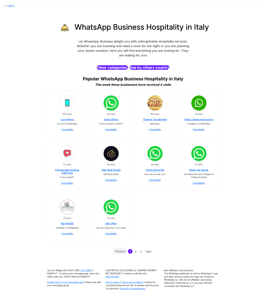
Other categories (112, 67)
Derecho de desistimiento (132, 288)
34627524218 (112, 277)
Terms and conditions (132, 282)
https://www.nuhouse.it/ (198, 119)
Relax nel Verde (198, 170)
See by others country (149, 67)
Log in (10, 5)
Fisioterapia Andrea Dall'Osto (67, 171)
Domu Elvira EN (155, 170)
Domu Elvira (111, 119)
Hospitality (67, 129)
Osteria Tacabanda (155, 119)
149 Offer (111, 223)
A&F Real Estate (111, 170)
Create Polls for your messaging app (65, 282)
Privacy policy (113, 282)
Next (148, 251)
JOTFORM (85, 270)
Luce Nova (67, 119)
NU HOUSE (67, 223)
